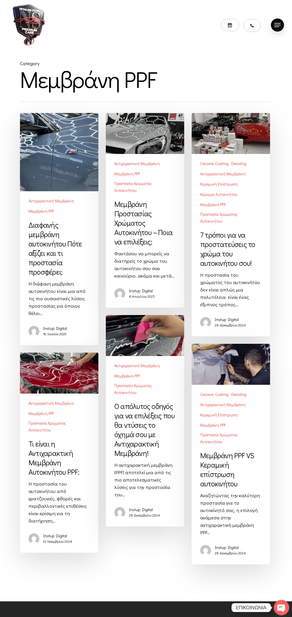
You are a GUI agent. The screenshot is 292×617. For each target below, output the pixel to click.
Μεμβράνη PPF (41, 211)
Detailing (238, 163)
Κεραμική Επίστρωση (219, 184)
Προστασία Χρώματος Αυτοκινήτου (133, 187)
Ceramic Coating (214, 163)
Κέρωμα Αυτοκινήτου (218, 194)
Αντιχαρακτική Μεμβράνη (51, 200)
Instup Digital (55, 328)
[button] (277, 25)
